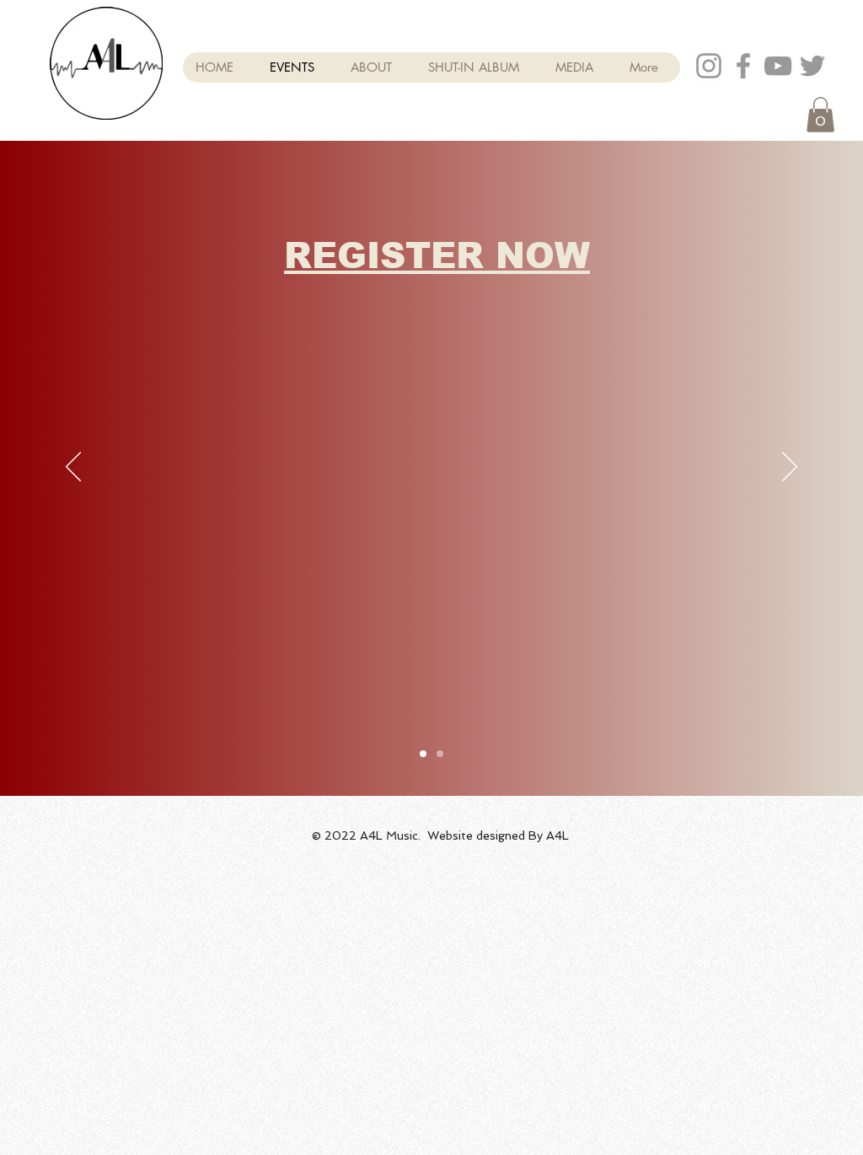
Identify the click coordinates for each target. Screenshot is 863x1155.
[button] (820, 114)
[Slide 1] (423, 753)
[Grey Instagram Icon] (709, 66)
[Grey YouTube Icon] (778, 66)
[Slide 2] (440, 753)
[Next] (789, 468)
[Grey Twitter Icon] (812, 66)
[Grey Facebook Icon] (743, 66)
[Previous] (73, 468)
